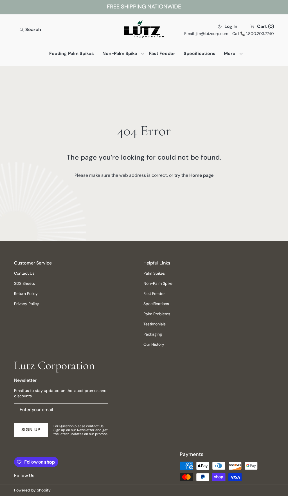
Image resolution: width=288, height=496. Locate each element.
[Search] (23, 29)
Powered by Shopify (32, 490)
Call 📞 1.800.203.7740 (253, 33)
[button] (30, 29)
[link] (121, 53)
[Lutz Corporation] (144, 29)
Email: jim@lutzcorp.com (206, 33)
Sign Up (31, 430)
